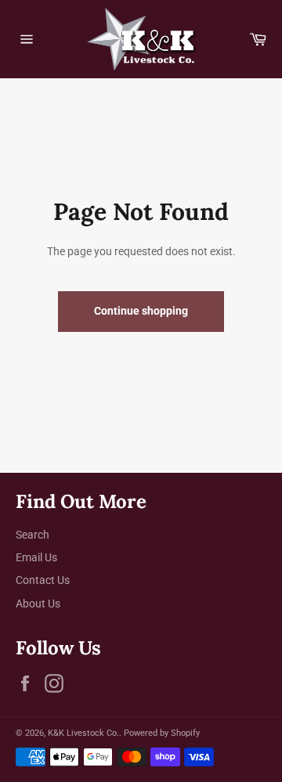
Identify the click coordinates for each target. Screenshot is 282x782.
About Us (38, 603)
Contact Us (43, 580)
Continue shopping (141, 311)
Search (32, 534)
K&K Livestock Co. (83, 733)
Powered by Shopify (162, 733)
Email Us (36, 557)
